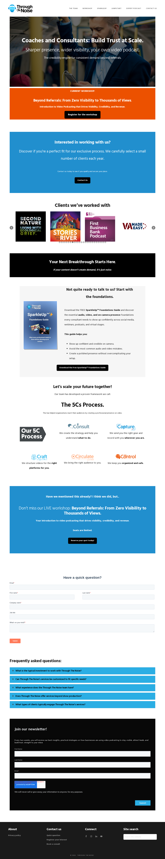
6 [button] (70, 242)
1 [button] (59, 242)
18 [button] (96, 242)
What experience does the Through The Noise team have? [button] (44, 688)
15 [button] (90, 242)
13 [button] (85, 242)
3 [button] (64, 242)
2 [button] (62, 242)
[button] (11, 228)
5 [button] (68, 242)
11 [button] (81, 242)
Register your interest (57, 839)
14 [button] (88, 242)
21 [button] (103, 242)
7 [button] (72, 242)
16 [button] (92, 242)
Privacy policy (14, 835)
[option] (30, 226)
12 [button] (83, 242)
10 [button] (79, 242)
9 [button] (77, 242)
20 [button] (101, 242)
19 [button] (99, 242)
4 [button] (66, 242)
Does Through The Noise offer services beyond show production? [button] (48, 696)
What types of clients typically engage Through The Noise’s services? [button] (50, 705)
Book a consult (53, 844)
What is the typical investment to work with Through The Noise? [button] (48, 671)
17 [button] (94, 242)
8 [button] (75, 242)
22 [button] (105, 242)
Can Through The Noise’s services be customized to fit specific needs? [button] (50, 679)
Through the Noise (85, 855)
